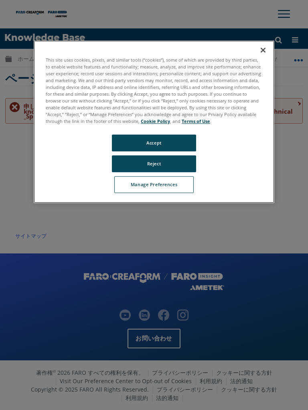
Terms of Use (196, 121)
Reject (154, 164)
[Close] (263, 50)
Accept (153, 143)
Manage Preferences (154, 184)
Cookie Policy (155, 121)
